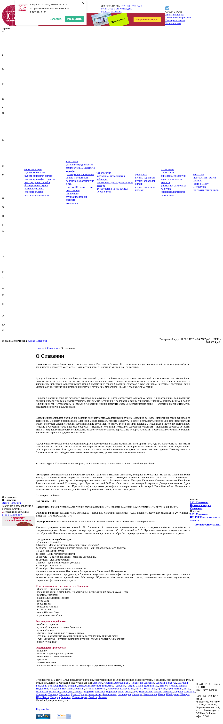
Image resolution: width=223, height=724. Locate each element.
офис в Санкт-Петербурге (201, 185)
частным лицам (33, 169)
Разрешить (74, 18)
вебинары (102, 179)
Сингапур (7, 251)
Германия (7, 90)
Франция (7, 286)
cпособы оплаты (33, 191)
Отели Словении (11, 503)
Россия (6, 227)
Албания (7, 43)
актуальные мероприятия (111, 176)
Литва (5, 172)
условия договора (34, 188)
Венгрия (6, 75)
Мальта (6, 186)
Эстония (6, 321)
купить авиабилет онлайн (38, 175)
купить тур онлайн (111, 11)
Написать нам (173, 23)
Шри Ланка (42, 697)
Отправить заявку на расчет (205, 517)
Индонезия (8, 122)
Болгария (7, 63)
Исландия (7, 131)
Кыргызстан (9, 163)
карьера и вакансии (172, 179)
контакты (198, 174)
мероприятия (103, 172)
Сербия (6, 248)
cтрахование (73, 190)
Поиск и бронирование (178, 17)
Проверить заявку (175, 20)
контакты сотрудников (206, 190)
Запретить (56, 18)
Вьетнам (6, 81)
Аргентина (8, 48)
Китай (5, 154)
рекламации (72, 193)
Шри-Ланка (8, 312)
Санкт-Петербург (37, 340)
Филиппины (9, 280)
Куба (4, 160)
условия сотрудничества (79, 164)
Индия (5, 119)
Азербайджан (9, 40)
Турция (6, 268)
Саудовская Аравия (13, 233)
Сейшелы (7, 245)
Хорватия (7, 292)
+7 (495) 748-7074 (132, 5)
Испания (7, 134)
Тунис (5, 266)
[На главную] (12, 25)
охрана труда (168, 195)
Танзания (7, 263)
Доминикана (9, 104)
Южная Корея (9, 327)
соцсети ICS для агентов (79, 187)
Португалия (8, 222)
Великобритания (11, 72)
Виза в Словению (12, 514)
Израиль (6, 116)
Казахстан (7, 142)
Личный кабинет (174, 14)
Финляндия (8, 283)
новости (165, 182)
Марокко (7, 189)
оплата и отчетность (77, 177)
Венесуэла (8, 78)
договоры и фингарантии (80, 174)
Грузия (5, 95)
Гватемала (7, 87)
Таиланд (6, 260)
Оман (5, 213)
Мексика (7, 192)
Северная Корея (11, 236)
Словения (7, 254)
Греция (6, 92)
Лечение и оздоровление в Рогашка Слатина (17, 507)
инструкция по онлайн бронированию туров (37, 184)
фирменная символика (173, 185)
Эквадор (6, 318)
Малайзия (7, 180)
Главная (40, 348)
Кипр (5, 151)
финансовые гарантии (173, 175)
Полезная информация (16, 511)
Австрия (6, 37)
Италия (6, 136)
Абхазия (6, 34)
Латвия (6, 169)
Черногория (8, 298)
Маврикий (8, 178)
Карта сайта (42, 709)
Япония (6, 336)
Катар (5, 148)
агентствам (72, 161)
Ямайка (6, 333)
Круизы (161, 688)
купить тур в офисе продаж (116, 8)
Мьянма (6, 195)
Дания (5, 101)
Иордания (7, 125)
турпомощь (72, 203)
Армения (7, 51)
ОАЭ (5, 210)
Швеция (6, 310)
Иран (5, 128)
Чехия (5, 301)
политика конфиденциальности (173, 190)
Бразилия (7, 66)
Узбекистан (8, 274)
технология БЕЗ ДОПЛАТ (80, 167)
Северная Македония (8, 241)
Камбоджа (7, 145)
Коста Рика (8, 157)
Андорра (7, 45)
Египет (6, 110)
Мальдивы (8, 183)
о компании (167, 169)
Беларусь (7, 60)
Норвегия (7, 204)
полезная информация (36, 195)
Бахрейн (6, 57)
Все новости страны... (208, 524)
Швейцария (8, 307)
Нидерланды (9, 201)
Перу (5, 219)
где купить (141, 174)
